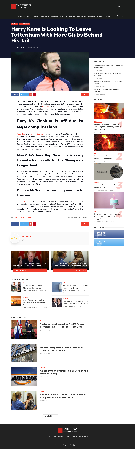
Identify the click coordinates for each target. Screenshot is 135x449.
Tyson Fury (21, 134)
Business (54, 16)
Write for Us (84, 437)
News (75, 437)
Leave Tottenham (84, 217)
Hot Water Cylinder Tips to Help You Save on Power (75, 287)
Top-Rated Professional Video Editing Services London (34, 287)
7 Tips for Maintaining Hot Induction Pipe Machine (108, 186)
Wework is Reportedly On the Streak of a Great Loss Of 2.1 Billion (62, 349)
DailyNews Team (29, 291)
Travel (69, 437)
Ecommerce (81, 16)
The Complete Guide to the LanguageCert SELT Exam (107, 75)
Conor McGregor (23, 201)
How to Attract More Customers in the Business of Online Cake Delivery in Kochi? (109, 216)
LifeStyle (61, 437)
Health (42, 392)
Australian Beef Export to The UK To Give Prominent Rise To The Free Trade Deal (62, 325)
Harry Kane (46, 106)
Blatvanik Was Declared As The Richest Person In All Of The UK (75, 302)
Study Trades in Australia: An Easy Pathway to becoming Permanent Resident (34, 302)
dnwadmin (20, 47)
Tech (54, 437)
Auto (36, 16)
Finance (107, 16)
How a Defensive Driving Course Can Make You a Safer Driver (108, 67)
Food (96, 211)
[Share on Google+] (30, 94)
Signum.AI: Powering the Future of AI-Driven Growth (108, 83)
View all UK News (49, 416)
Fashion (100, 16)
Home (48, 437)
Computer (63, 16)
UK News (21, 16)
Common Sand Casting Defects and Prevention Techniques (108, 157)
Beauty (29, 16)
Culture (72, 16)
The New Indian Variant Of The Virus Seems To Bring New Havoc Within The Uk (64, 396)
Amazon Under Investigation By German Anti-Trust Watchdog (64, 372)
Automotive (44, 16)
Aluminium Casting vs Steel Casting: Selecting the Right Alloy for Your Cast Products (108, 126)
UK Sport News (25, 23)
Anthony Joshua (36, 134)
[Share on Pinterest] (34, 94)
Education (91, 16)
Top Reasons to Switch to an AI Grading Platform (106, 90)
